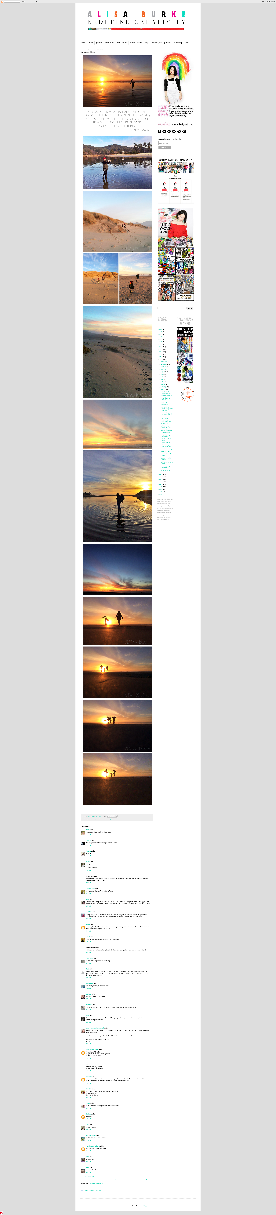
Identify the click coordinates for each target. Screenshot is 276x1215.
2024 (161, 334)
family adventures (102, 819)
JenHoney (88, 994)
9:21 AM (88, 1044)
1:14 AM (88, 856)
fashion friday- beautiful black (166, 426)
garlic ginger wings (166, 395)
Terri (87, 969)
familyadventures (112, 819)
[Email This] (108, 816)
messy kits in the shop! (165, 398)
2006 (161, 492)
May (162, 379)
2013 (161, 474)
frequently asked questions (161, 43)
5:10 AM (88, 931)
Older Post (149, 1180)
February (163, 387)
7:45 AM (88, 1162)
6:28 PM (88, 1108)
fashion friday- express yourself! (166, 392)
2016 (161, 354)
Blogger (145, 1206)
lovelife (88, 862)
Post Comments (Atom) (96, 1183)
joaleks (88, 829)
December (164, 361)
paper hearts (164, 404)
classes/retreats (136, 43)
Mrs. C (88, 937)
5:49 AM (88, 952)
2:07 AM (88, 883)
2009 (161, 484)
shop (146, 43)
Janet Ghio (89, 912)
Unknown (89, 1076)
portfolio (99, 43)
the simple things (166, 421)
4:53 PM (88, 1172)
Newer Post (85, 1180)
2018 (161, 349)
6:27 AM (88, 977)
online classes (122, 43)
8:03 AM (88, 999)
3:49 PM (88, 1097)
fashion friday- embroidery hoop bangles (167, 409)
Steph (87, 1124)
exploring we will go (91, 819)
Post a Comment (89, 1176)
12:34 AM (88, 834)
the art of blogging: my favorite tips (166, 413)
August (163, 371)
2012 (161, 476)
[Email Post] (104, 816)
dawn (87, 899)
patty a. (88, 924)
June (162, 377)
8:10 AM (88, 1009)
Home (117, 1180)
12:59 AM (88, 845)
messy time (164, 402)
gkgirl (87, 1167)
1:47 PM (88, 1083)
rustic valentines (165, 432)
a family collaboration (165, 441)
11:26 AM (88, 1070)
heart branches (165, 451)
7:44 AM (88, 988)
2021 (161, 342)
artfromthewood (91, 1135)
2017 (161, 352)
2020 (161, 344)
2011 (161, 479)
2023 (161, 336)
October (163, 366)
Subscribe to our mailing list (169, 139)
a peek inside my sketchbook (165, 417)
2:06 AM (88, 870)
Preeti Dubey (89, 958)
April (162, 382)
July (162, 374)
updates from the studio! (166, 458)
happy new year (165, 470)
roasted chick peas (166, 430)
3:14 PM (88, 1151)
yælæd (88, 1103)
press (187, 43)
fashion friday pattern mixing (166, 445)
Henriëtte (88, 1089)
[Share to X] (112, 816)
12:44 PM (88, 1140)
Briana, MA (89, 1005)
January (163, 389)
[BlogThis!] (110, 816)
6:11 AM (88, 963)
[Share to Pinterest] (116, 816)
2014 (161, 359)
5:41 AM (88, 942)
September (164, 369)
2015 (161, 357)
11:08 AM (88, 1058)
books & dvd (109, 43)
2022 (161, 339)
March (163, 384)
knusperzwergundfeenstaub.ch (95, 1028)
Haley (87, 1015)
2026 (161, 329)
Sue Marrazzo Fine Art (92, 1049)
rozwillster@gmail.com (93, 1146)
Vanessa (88, 851)
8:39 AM (88, 1022)
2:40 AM (88, 906)
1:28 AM (88, 1119)
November (164, 364)
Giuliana (88, 1114)
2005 (161, 494)
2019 (161, 347)
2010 (161, 481)
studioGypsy (89, 983)
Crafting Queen (90, 888)
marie (87, 1157)
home (83, 43)
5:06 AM (88, 918)
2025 (161, 332)
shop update (164, 423)
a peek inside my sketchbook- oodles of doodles (167, 436)
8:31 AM (88, 1129)
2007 (161, 489)
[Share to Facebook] (114, 816)
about (91, 43)
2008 (161, 486)
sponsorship (178, 43)
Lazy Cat (88, 840)
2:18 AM (88, 893)
